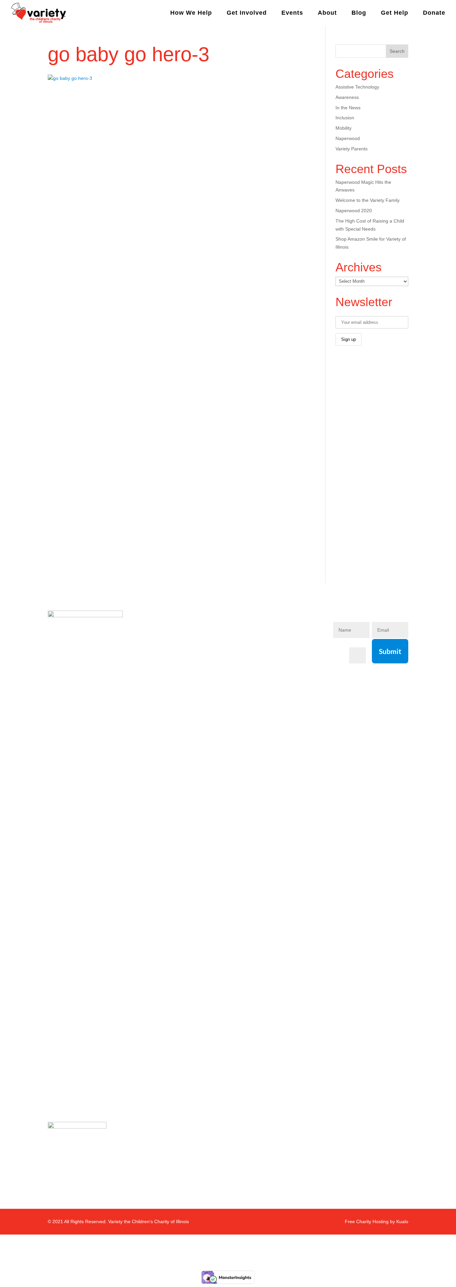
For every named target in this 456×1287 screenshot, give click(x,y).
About (327, 13)
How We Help (191, 13)
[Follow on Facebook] (244, 636)
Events (292, 13)
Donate (434, 13)
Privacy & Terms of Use (169, 685)
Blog (359, 13)
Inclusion (344, 117)
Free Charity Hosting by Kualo (376, 1221)
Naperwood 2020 (353, 210)
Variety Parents (351, 148)
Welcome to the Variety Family (367, 200)
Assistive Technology (357, 87)
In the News (348, 107)
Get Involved (247, 13)
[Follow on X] (276, 636)
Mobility (343, 128)
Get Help (394, 13)
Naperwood (347, 138)
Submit (390, 651)
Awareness (347, 97)
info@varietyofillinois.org (172, 672)
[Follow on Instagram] (260, 636)
